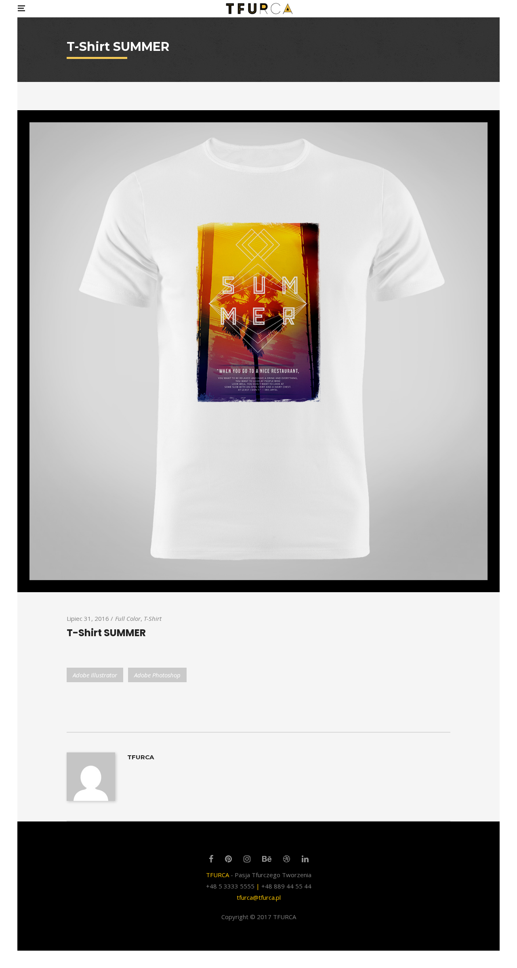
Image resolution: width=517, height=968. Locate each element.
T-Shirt (153, 618)
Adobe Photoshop (157, 675)
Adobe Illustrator (95, 675)
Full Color (128, 618)
